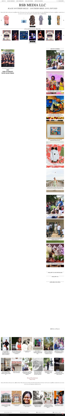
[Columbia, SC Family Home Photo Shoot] (59, 397)
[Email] (62, 1)
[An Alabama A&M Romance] (27, 343)
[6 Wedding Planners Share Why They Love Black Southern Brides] (27, 364)
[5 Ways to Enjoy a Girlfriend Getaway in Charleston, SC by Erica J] (48, 397)
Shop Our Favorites (39, 0)
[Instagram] (58, 1)
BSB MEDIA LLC (32, 4)
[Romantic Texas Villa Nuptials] (16, 364)
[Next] (63, 20)
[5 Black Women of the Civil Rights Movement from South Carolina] (38, 364)
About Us (3, 0)
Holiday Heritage (11, 0)
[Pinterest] (59, 1)
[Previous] (1, 20)
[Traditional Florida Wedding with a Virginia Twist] (38, 397)
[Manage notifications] (62, 414)
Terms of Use (32, 379)
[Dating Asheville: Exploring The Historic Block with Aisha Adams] (59, 364)
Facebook (41, 412)
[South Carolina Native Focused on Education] (27, 397)
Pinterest (57, 412)
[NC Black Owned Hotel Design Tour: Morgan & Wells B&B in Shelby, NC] (6, 364)
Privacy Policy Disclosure (32, 378)
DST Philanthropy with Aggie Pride (8, 71)
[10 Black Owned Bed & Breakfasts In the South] (6, 397)
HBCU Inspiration (20, 0)
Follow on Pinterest (55, 329)
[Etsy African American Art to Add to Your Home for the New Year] (38, 343)
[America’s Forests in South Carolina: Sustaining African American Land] (48, 343)
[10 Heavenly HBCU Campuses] (16, 397)
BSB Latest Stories (29, 0)
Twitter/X (8, 412)
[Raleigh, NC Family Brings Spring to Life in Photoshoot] (59, 343)
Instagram (24, 412)
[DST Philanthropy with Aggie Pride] (7, 58)
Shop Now (32, 26)
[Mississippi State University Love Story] (48, 364)
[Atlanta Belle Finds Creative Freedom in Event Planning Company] (16, 343)
